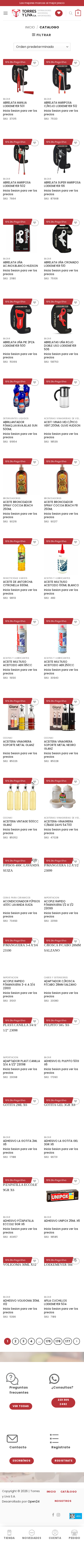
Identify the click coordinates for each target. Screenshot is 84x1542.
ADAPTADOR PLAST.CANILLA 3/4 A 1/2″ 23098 (21, 1062)
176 (58, 1341)
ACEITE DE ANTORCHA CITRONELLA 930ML (17, 583)
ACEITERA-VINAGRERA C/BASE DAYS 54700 (58, 823)
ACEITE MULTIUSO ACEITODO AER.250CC (59, 663)
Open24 (34, 1501)
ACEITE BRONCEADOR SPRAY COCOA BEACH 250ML (18, 505)
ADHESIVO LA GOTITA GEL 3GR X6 (61, 1142)
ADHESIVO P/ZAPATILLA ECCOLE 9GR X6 (18, 1222)
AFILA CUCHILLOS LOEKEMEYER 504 (55, 1302)
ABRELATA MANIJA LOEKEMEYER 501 (15, 104)
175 (48, 1341)
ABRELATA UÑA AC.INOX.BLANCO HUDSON (20, 264)
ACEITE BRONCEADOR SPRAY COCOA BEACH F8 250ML (61, 505)
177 (67, 1341)
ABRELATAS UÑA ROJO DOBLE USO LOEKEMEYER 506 (60, 346)
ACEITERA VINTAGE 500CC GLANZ (21, 823)
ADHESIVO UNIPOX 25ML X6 (62, 1221)
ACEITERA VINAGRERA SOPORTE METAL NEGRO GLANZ (60, 745)
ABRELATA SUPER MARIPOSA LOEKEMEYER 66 (62, 184)
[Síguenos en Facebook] (53, 1515)
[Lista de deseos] (59, 13)
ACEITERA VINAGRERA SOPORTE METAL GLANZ (18, 743)
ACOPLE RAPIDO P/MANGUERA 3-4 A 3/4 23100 (19, 984)
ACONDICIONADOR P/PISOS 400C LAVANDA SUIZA (21, 903)
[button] (5, 13)
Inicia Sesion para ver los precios (20, 112)
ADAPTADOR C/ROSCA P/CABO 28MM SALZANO (60, 983)
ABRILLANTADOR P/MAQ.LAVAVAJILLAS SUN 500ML (20, 425)
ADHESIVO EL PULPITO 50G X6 (61, 1062)
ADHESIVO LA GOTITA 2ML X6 (20, 1142)
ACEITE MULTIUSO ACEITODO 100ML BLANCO (61, 583)
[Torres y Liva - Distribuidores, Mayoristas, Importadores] (31, 13)
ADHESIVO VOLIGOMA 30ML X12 (21, 1302)
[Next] (76, 1341)
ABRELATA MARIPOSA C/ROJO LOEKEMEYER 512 (60, 104)
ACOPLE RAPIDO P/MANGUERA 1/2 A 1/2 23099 (58, 905)
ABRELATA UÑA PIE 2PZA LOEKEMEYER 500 (18, 344)
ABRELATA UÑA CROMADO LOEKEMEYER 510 (61, 264)
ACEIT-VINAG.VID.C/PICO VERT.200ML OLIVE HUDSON (62, 424)
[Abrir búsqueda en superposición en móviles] (70, 13)
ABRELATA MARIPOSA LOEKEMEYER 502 (17, 184)
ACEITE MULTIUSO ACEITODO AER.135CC (17, 663)
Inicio (30, 27)
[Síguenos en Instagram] (58, 1515)
